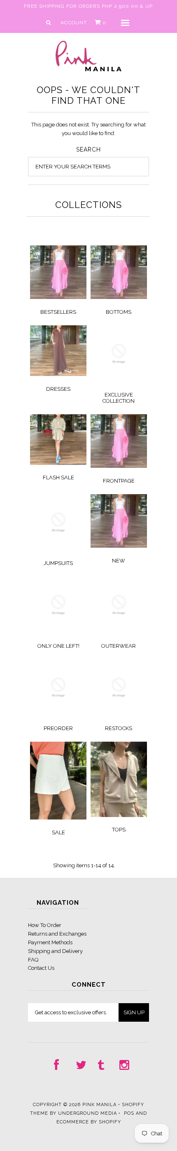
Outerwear (118, 646)
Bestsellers (58, 312)
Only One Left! (58, 646)
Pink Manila (99, 1104)
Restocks (118, 728)
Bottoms (118, 312)
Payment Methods (50, 942)
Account (74, 23)
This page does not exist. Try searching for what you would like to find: (88, 128)
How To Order (44, 925)
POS (129, 1113)
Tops (119, 829)
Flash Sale (58, 477)
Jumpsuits (58, 563)
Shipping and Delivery (55, 951)
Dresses (58, 389)
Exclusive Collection (118, 398)
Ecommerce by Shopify (88, 1122)
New (118, 561)
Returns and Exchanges (57, 934)
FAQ (33, 960)
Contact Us (41, 968)
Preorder (58, 728)
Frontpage (119, 481)
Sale (58, 832)
